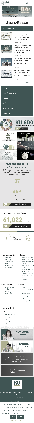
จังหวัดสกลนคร (26, 293)
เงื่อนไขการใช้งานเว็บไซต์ (16, 401)
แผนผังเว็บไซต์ (8, 293)
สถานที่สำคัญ (8, 258)
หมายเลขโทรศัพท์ (9, 287)
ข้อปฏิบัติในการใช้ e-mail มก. (27, 276)
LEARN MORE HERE (17, 420)
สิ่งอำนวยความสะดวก (9, 263)
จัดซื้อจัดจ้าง (6, 103)
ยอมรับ (20, 417)
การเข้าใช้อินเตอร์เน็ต (27, 273)
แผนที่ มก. (7, 291)
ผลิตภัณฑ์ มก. (8, 267)
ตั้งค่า (13, 417)
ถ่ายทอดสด (25, 279)
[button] (5, 15)
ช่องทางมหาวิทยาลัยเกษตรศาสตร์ (10, 315)
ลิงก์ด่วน (7, 289)
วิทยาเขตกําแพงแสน (27, 289)
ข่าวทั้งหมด (27, 83)
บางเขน (24, 287)
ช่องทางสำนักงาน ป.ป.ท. (9, 323)
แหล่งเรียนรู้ (8, 260)
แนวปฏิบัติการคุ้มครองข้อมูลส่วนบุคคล (28, 270)
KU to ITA (6, 113)
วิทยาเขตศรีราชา (26, 297)
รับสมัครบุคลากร (8, 108)
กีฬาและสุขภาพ (9, 265)
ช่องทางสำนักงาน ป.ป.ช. (9, 319)
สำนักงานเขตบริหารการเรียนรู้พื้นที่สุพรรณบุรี (27, 301)
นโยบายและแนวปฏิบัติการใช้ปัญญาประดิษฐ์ (28, 259)
